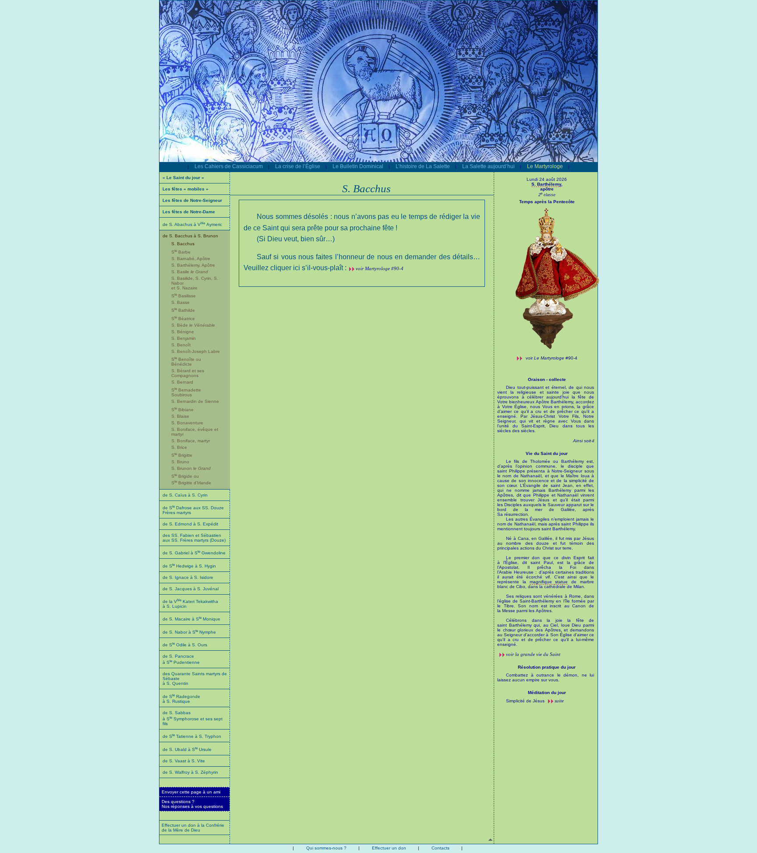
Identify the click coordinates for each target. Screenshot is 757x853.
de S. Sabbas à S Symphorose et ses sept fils (193, 718)
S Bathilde (183, 310)
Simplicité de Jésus (526, 700)
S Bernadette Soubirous (186, 392)
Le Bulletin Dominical (358, 166)
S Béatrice (183, 318)
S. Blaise (180, 416)
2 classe (546, 195)
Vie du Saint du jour (547, 453)
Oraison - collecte (547, 379)
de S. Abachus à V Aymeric (192, 224)
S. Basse (180, 302)
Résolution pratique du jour (547, 667)
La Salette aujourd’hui (488, 166)
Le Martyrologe (545, 166)
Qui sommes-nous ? (326, 848)
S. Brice (179, 447)
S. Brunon (191, 468)
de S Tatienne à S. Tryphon (192, 736)
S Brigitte (181, 455)
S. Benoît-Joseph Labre (195, 351)
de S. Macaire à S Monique (191, 619)
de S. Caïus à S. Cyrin (185, 495)
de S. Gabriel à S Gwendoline (194, 552)
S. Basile (189, 271)
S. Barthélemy (546, 184)
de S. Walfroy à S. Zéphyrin (190, 772)
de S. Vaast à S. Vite (184, 760)
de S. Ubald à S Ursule (187, 749)
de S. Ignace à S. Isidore (188, 577)
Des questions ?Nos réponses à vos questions (192, 804)
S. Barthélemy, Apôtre (193, 265)
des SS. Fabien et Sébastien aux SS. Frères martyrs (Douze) (194, 538)
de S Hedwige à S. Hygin (189, 566)
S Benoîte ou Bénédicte (186, 362)
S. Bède (193, 325)
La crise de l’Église (297, 166)
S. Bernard (182, 382)
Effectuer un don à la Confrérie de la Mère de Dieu (193, 827)
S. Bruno (180, 461)
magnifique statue (549, 581)
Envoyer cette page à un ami (191, 792)
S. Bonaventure (187, 422)
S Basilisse (183, 295)
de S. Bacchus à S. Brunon (190, 235)
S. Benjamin (183, 338)
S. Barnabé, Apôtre (190, 258)
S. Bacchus (183, 243)
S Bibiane (182, 409)
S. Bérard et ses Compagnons (187, 373)
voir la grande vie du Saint (533, 654)
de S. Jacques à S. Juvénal (191, 588)
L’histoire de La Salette (423, 166)
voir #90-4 (551, 358)
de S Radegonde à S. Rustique (181, 699)
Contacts (440, 848)
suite (559, 700)
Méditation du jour (547, 692)
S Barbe (181, 252)
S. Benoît (181, 344)
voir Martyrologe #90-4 (379, 268)
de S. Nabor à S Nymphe (189, 632)
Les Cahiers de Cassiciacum (229, 166)
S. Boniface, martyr (190, 440)
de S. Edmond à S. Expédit (190, 524)
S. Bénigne (182, 331)
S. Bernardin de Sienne (195, 401)
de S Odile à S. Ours (185, 644)
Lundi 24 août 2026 (547, 179)
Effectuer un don (389, 848)
